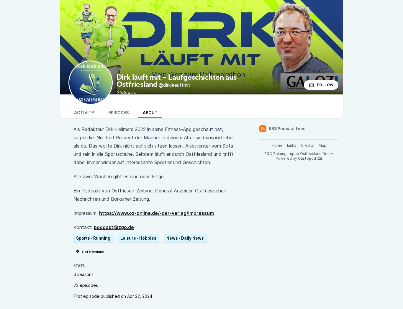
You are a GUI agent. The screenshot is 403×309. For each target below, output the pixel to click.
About (150, 112)
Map (322, 145)
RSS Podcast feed (287, 128)
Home (277, 145)
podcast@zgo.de (114, 227)
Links (291, 145)
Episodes (119, 112)
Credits (307, 145)
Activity (84, 112)
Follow (325, 85)
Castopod (307, 158)
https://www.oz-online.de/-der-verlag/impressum (156, 213)
